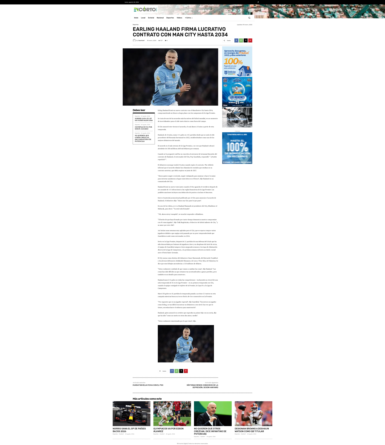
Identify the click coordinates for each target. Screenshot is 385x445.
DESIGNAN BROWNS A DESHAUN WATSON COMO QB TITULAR (252, 430)
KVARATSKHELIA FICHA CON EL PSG (148, 385)
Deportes (136, 24)
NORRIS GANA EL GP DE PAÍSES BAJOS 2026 (144, 119)
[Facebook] (258, 2)
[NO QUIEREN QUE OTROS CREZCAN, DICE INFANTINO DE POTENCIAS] (213, 413)
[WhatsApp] (241, 40)
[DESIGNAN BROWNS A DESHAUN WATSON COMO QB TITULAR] (253, 413)
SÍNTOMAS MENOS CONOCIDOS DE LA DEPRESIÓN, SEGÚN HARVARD (202, 386)
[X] (246, 40)
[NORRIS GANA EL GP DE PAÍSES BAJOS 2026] (131, 413)
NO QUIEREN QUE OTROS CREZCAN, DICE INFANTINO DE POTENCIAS (143, 138)
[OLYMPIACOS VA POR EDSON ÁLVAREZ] (172, 413)
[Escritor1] (134, 40)
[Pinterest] (250, 40)
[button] (249, 18)
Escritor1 (141, 40)
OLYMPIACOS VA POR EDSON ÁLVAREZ (143, 128)
